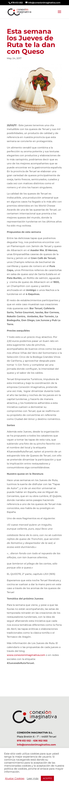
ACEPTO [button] (47, 778)
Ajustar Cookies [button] (14, 778)
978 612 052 (24, 740)
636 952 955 (40, 740)
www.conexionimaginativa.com (26, 655)
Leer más (32, 778)
